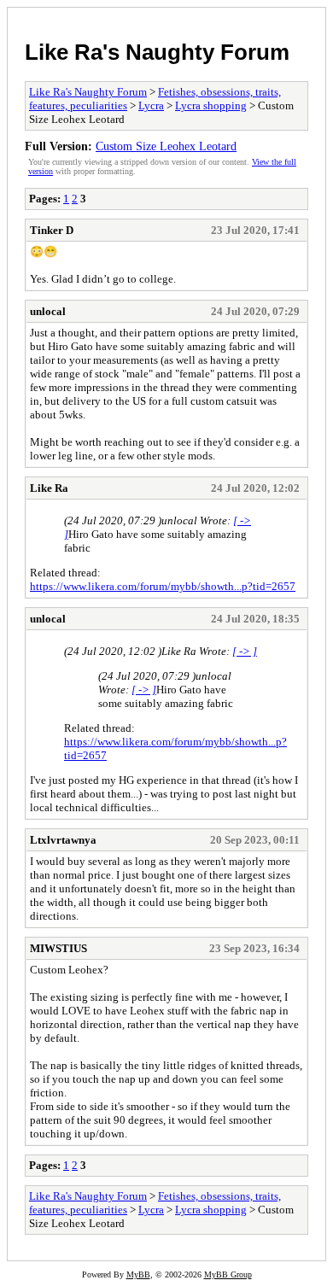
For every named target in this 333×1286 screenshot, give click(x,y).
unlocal (48, 311)
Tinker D (51, 230)
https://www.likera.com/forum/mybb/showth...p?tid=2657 (162, 586)
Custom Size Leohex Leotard (166, 146)
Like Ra (49, 488)
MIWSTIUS (58, 948)
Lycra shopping (211, 105)
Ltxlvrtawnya (63, 839)
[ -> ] (244, 651)
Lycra (151, 105)
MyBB (138, 1274)
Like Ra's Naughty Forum (157, 52)
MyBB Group (228, 1274)
